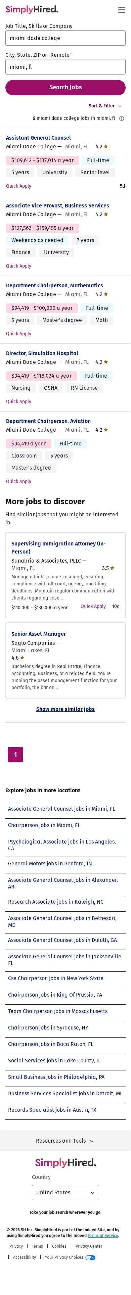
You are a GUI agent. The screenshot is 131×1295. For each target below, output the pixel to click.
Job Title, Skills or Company (39, 26)
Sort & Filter (102, 106)
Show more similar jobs (65, 709)
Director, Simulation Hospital (42, 353)
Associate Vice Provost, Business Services (57, 205)
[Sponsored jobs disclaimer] (122, 118)
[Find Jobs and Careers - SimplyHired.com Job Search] (31, 9)
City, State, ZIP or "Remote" (38, 55)
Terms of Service (103, 1235)
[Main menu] (122, 10)
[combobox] (65, 38)
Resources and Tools (61, 1141)
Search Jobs (65, 87)
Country (41, 1177)
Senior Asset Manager (38, 634)
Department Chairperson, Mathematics (54, 285)
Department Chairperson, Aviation (48, 421)
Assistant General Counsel (38, 138)
